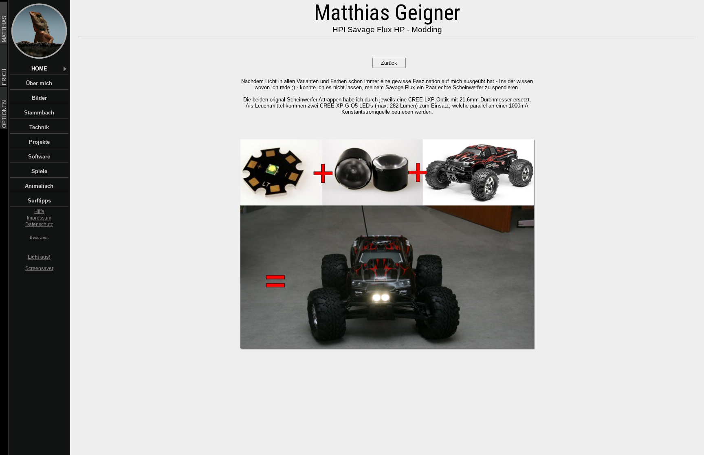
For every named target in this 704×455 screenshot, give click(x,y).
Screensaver (39, 268)
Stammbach (39, 113)
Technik (39, 127)
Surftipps (39, 201)
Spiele (39, 171)
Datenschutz (39, 224)
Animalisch (39, 186)
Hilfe (39, 211)
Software (39, 157)
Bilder (39, 98)
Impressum (39, 218)
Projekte (39, 142)
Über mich (39, 83)
